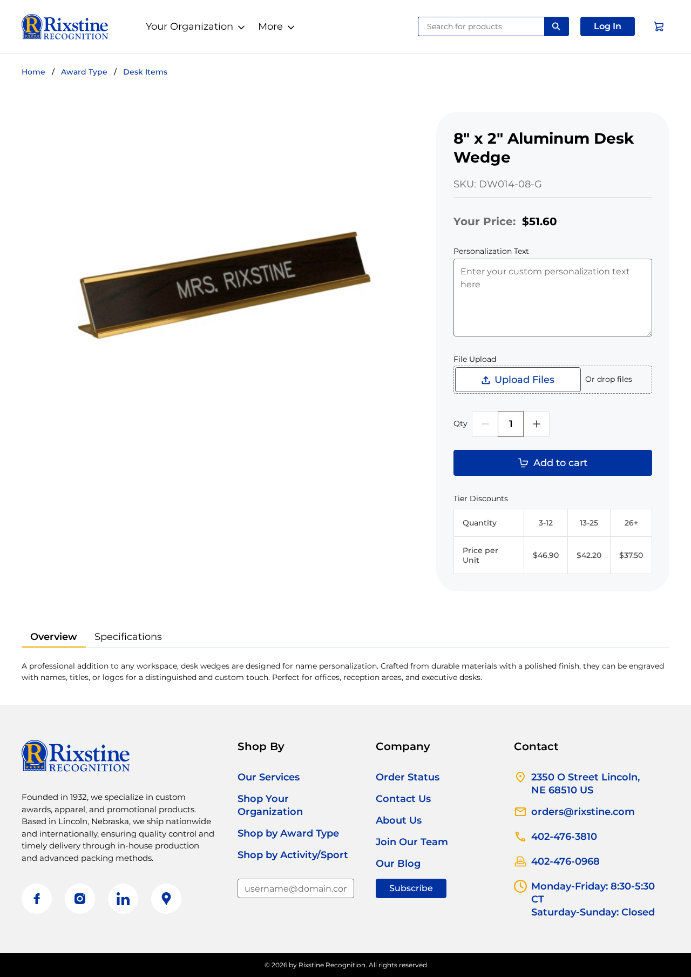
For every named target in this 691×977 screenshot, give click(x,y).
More (270, 26)
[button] (607, 26)
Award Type (84, 72)
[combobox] (481, 26)
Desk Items (145, 72)
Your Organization (189, 26)
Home (33, 72)
